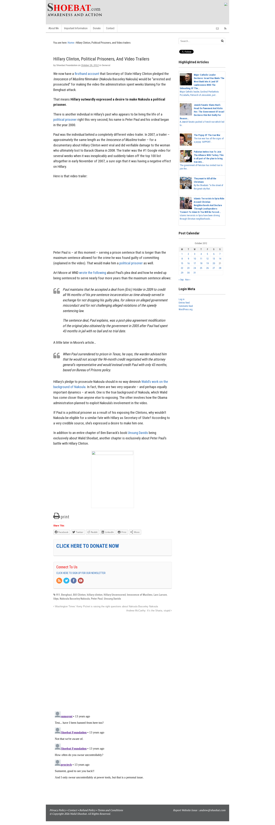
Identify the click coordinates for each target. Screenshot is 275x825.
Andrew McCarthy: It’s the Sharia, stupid (148, 610)
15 (182, 263)
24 (195, 268)
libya (56, 598)
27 (214, 268)
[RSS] (59, 580)
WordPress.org (185, 309)
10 (195, 258)
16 (188, 263)
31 (195, 272)
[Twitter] (66, 580)
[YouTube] (81, 580)
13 (214, 258)
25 (201, 268)
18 (201, 263)
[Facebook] (74, 580)
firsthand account (87, 74)
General (106, 65)
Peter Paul (97, 598)
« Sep (181, 279)
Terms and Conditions (110, 810)
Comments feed (186, 306)
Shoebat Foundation (66, 65)
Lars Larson (160, 594)
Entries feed (184, 302)
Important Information (76, 28)
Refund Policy (87, 810)
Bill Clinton (79, 594)
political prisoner (65, 119)
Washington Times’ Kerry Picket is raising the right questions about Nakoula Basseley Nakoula (106, 606)
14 (220, 258)
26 (207, 268)
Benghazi (66, 594)
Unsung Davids (138, 433)
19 (207, 263)
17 (195, 263)
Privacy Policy (58, 810)
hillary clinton (95, 594)
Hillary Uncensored (115, 594)
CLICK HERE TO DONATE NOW (87, 546)
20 (214, 263)
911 (58, 594)
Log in (181, 299)
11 (201, 258)
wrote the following (92, 273)
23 (188, 268)
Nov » (187, 279)
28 (220, 268)
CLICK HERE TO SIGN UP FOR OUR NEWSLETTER (81, 573)
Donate (97, 28)
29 (182, 272)
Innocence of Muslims (139, 594)
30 (188, 272)
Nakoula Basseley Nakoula (75, 598)
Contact (110, 28)
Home (71, 42)
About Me (53, 28)
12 (207, 258)
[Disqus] (112, 660)
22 (182, 268)
